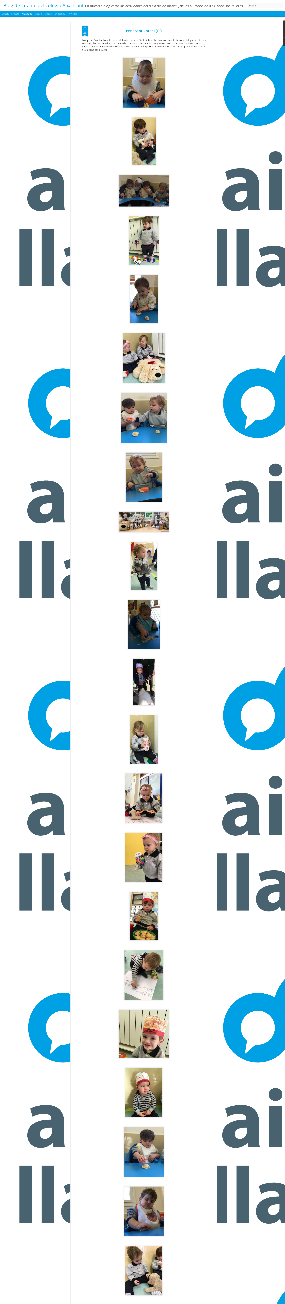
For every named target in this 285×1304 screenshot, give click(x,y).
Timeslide (72, 13)
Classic (5, 13)
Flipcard (15, 13)
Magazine (27, 13)
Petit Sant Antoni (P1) (144, 31)
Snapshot (60, 13)
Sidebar (48, 13)
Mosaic (38, 13)
